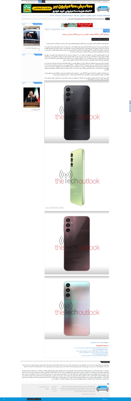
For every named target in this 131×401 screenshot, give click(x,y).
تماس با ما (82, 1)
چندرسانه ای (58, 15)
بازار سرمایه (76, 15)
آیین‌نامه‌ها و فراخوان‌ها (67, 15)
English (52, 15)
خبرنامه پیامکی (74, 1)
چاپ (98, 342)
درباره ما (89, 1)
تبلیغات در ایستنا (97, 1)
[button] (65, 399)
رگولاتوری (89, 15)
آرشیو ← (23, 24)
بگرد (40, 1)
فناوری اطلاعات (106, 15)
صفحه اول (105, 1)
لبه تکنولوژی (83, 15)
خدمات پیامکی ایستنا (44, 387)
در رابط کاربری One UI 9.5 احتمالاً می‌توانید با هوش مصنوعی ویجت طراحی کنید (86, 19)
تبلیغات (47, 389)
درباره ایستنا (54, 389)
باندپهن (94, 15)
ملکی (101, 342)
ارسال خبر (54, 391)
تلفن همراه (99, 15)
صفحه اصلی (93, 342)
